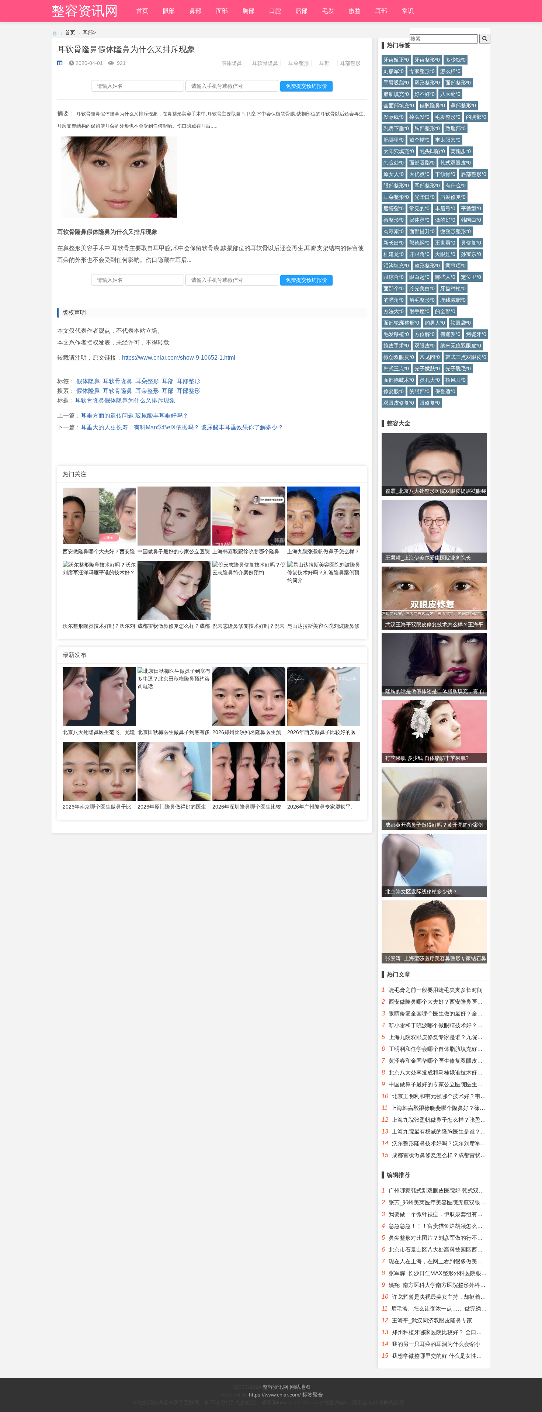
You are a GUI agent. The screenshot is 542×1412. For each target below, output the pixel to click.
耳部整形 (350, 63)
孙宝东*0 (471, 254)
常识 (408, 11)
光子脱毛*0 (458, 368)
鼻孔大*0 (430, 380)
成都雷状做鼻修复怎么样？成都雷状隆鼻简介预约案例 (458, 1155)
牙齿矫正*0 (396, 60)
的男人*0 (435, 323)
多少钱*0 (455, 60)
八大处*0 (450, 94)
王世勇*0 (445, 243)
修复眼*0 (393, 391)
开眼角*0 (419, 254)
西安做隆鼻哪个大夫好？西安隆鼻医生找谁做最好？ (452, 1002)
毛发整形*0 (448, 117)
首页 (142, 11)
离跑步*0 (461, 151)
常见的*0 (419, 208)
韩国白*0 (471, 220)
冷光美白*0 (422, 288)
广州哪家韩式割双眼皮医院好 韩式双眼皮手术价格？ (453, 1190)
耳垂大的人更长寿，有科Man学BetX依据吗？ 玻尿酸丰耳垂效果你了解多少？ (182, 427)
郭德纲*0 (419, 243)
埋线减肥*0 (453, 300)
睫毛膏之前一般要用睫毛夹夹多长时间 (436, 990)
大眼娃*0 (445, 254)
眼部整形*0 (396, 185)
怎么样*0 (450, 71)
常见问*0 (430, 357)
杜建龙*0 (393, 254)
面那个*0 (393, 288)
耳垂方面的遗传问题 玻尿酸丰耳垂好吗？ (134, 415)
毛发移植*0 (396, 334)
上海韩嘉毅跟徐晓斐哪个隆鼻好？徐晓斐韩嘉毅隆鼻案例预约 (466, 1108)
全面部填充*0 (398, 105)
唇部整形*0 (473, 174)
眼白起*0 (419, 277)
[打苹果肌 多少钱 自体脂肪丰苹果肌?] (434, 732)
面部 (222, 11)
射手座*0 (419, 311)
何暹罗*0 (450, 334)
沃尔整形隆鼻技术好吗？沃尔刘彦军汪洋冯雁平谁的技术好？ (466, 1143)
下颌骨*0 (445, 174)
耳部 (381, 11)
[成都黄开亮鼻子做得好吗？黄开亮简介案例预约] (434, 803)
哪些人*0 (445, 277)
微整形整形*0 (455, 231)
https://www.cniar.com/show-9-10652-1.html (178, 357)
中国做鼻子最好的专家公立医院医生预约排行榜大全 (452, 1084)
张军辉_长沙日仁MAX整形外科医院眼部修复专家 (449, 1273)
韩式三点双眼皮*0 (465, 357)
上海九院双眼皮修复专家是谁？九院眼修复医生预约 (452, 1037)
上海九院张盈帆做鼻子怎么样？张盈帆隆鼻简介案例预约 (461, 1120)
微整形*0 (393, 220)
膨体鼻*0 (419, 220)
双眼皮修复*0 (398, 403)
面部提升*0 (422, 231)
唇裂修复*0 (453, 197)
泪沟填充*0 (396, 266)
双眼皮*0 (424, 346)
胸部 (248, 11)
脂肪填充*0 (396, 94)
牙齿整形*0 (427, 60)
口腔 (275, 11)
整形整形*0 (427, 266)
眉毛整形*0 (422, 300)
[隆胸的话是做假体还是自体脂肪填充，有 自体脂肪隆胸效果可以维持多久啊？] (434, 664)
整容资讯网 (85, 10)
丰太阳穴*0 (448, 140)
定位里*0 (471, 277)
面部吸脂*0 (422, 163)
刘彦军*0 (393, 71)
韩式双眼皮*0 (455, 163)
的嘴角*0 (393, 300)
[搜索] (484, 39)
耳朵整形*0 (396, 197)
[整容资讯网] (55, 32)
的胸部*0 (476, 117)
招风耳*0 (455, 380)
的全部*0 (445, 311)
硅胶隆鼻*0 (432, 105)
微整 (355, 11)
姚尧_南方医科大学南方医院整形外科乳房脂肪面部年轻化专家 (465, 1285)
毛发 (328, 11)
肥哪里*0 (393, 140)
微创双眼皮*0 (398, 357)
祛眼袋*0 (461, 323)
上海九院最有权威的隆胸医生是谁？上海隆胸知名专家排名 (464, 1131)
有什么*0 (455, 185)
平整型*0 (471, 208)
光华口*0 (424, 197)
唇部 (302, 11)
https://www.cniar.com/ (275, 1395)
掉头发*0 (419, 117)
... (189, 260)
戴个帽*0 (419, 140)
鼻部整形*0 (463, 105)
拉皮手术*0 (396, 346)
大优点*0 (419, 174)
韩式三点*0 (396, 368)
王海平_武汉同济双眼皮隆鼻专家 (432, 1320)
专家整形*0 (422, 71)
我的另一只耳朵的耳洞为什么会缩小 (436, 1344)
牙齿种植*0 (453, 288)
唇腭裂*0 (393, 208)
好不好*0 (424, 94)
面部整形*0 (458, 83)
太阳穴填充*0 (398, 151)
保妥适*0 (445, 391)
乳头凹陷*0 (432, 151)
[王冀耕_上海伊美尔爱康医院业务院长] (434, 548)
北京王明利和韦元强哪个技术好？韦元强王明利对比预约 (461, 1096)
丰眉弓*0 (445, 208)
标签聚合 (312, 1395)
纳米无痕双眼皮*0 (460, 346)
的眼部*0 (419, 391)
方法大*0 (393, 311)
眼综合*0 (393, 277)
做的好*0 (445, 220)
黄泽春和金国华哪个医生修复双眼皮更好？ (441, 1061)
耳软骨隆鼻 (265, 63)
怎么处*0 (393, 163)
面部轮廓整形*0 (401, 323)
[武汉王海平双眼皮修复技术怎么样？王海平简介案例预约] (434, 615)
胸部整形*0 (427, 128)
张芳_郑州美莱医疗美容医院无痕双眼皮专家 (443, 1202)
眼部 (169, 11)
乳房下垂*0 (396, 128)
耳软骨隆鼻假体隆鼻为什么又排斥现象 (125, 400)
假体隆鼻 (231, 63)
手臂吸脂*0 (396, 83)
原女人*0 (393, 174)
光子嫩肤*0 (427, 368)
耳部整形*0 (427, 185)
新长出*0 (393, 243)
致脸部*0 (455, 128)
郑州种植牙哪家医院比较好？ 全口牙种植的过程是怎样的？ (464, 1332)
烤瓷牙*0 (476, 334)
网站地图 (300, 1387)
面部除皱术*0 (398, 380)
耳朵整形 (298, 63)
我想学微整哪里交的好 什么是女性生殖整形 (445, 1356)
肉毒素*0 (393, 231)
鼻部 (195, 11)
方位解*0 (424, 334)
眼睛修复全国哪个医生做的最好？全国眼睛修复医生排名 (458, 1013)
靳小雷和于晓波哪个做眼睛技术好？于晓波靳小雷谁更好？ (460, 1025)
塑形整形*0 (427, 83)
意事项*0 (455, 266)
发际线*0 (393, 117)
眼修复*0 (430, 403)
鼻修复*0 (471, 243)
